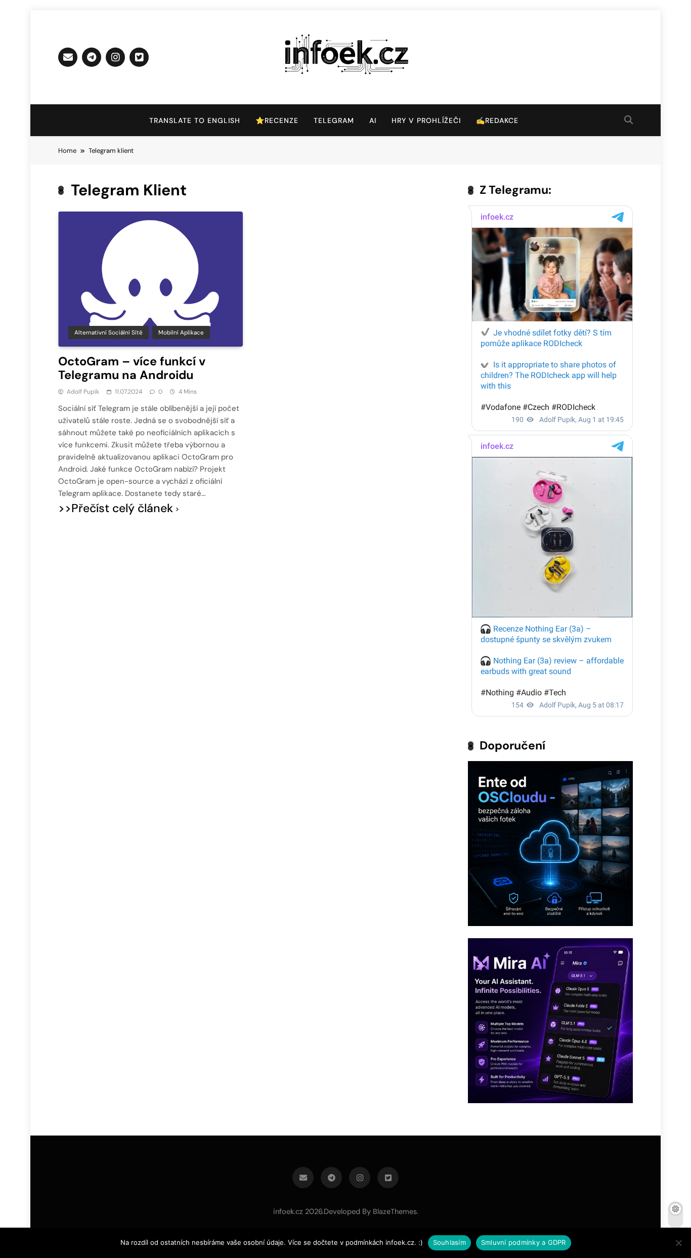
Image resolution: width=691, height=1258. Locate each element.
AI (372, 120)
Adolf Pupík (83, 392)
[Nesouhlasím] (678, 1243)
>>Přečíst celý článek (115, 508)
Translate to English (194, 120)
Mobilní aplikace (181, 332)
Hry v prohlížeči (426, 120)
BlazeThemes (395, 1211)
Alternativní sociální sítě (108, 332)
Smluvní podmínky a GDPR (523, 1242)
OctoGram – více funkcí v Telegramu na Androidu (131, 368)
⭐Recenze (276, 120)
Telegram (334, 120)
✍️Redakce (497, 120)
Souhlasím (449, 1242)
